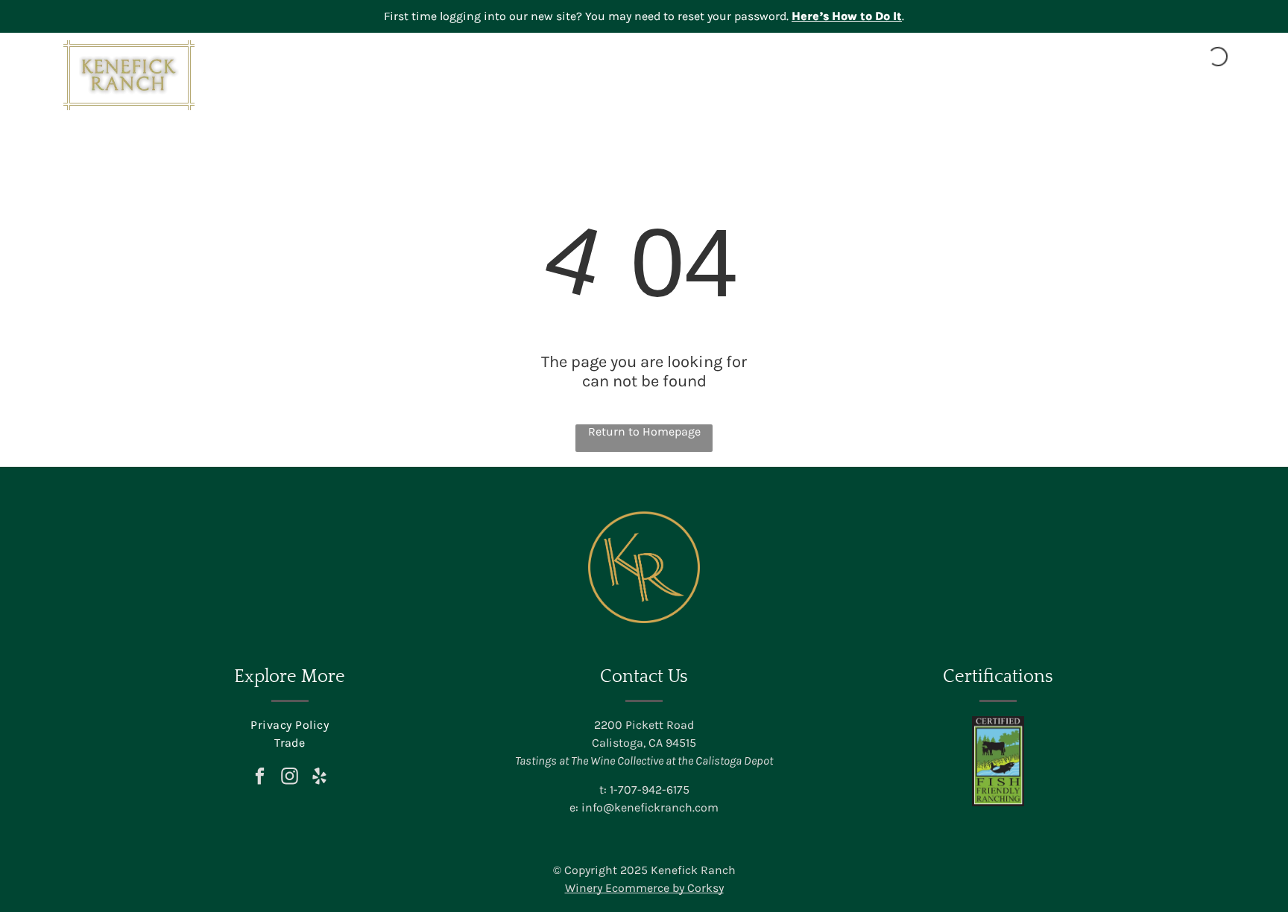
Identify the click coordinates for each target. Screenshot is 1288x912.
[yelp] (319, 778)
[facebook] (260, 778)
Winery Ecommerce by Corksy (644, 888)
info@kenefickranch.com (650, 807)
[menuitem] (750, 94)
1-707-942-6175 (649, 789)
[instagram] (290, 778)
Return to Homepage (644, 431)
